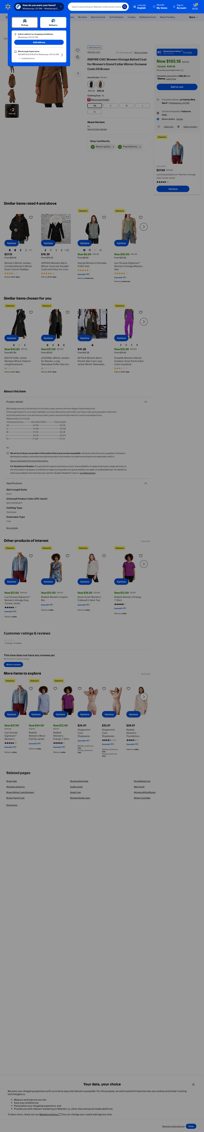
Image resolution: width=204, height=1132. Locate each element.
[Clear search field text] (117, 7)
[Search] (124, 6)
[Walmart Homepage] (8, 7)
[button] (160, 7)
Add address (39, 42)
